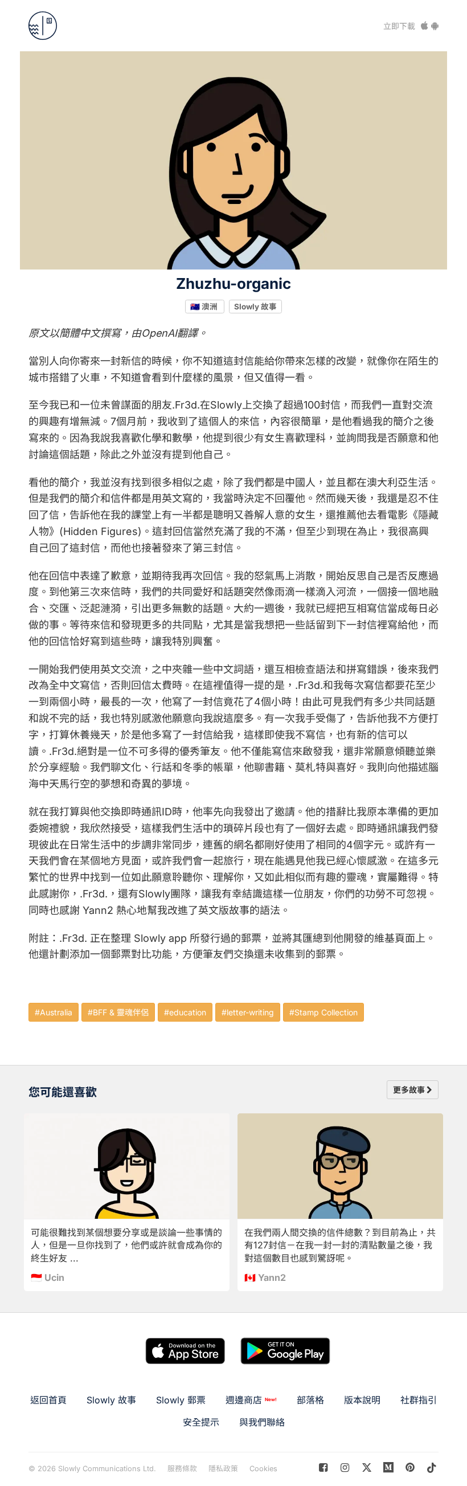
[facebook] (323, 1467)
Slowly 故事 (255, 306)
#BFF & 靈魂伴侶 (118, 1012)
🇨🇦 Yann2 (265, 1277)
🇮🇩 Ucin (47, 1277)
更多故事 (410, 1090)
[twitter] (366, 1467)
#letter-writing (248, 1012)
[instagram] (344, 1467)
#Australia (53, 1012)
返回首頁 (48, 1400)
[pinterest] (388, 1467)
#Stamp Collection (323, 1012)
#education (185, 1012)
